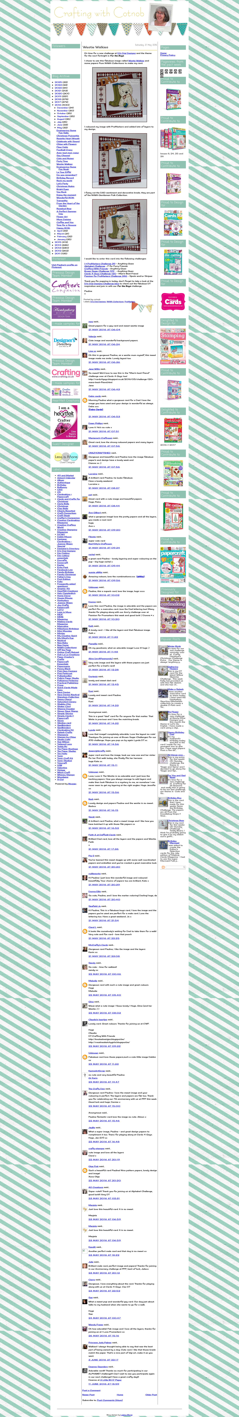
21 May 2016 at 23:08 (104, 956)
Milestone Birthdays (68, 628)
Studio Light (63, 739)
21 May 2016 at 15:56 (104, 792)
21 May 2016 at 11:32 (103, 637)
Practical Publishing (67, 683)
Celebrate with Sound (68, 141)
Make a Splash (176, 689)
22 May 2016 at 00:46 (105, 974)
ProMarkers (130, 302)
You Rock (61, 192)
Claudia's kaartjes (98, 1019)
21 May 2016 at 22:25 (104, 938)
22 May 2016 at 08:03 (105, 1013)
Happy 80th (63, 228)
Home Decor (64, 595)
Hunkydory (63, 600)
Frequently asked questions (66, 585)
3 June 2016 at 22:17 (103, 1360)
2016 (58, 105)
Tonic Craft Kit (65, 758)
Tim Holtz (62, 753)
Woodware (62, 777)
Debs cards (95, 396)
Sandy (92, 963)
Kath (91, 626)
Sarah (92, 817)
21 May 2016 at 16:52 (104, 828)
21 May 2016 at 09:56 (104, 580)
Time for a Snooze (66, 225)
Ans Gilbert (95, 512)
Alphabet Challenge (94, 266)
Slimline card (64, 723)
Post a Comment (91, 1390)
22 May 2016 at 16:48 (104, 1141)
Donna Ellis (95, 891)
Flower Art (62, 216)
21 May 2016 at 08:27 (104, 488)
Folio (60, 581)
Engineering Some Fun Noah (66, 168)
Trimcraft (62, 763)
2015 (58, 242)
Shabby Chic (64, 704)
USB (59, 765)
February (62, 236)
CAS (59, 489)
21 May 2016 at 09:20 (104, 530)
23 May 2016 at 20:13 (104, 1273)
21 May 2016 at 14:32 (104, 723)
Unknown (93, 587)
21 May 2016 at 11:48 (103, 652)
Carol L (92, 927)
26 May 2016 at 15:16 (104, 1336)
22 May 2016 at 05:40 (105, 995)
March (61, 233)
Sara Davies (63, 692)
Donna (92, 602)
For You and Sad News (176, 776)
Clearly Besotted (66, 511)
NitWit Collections (67, 647)
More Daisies (64, 219)
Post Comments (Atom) (110, 1400)
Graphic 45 (63, 588)
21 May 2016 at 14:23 (104, 705)
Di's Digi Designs (66, 551)
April (60, 231)
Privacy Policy (167, 55)
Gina (91, 1001)
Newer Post (88, 1394)
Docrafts (62, 560)
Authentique (63, 482)
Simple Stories (65, 713)
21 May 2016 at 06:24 (104, 344)
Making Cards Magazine (64, 622)
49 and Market (65, 475)
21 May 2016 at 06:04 (104, 329)
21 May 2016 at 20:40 (104, 899)
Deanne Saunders (98, 1366)
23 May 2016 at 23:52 (104, 1291)
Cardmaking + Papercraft (64, 495)
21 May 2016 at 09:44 (104, 565)
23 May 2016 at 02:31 (104, 1198)
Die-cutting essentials (63, 556)
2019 (58, 96)
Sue (91, 1297)
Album (60, 480)
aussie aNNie (95, 572)
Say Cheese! (63, 155)
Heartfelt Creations (67, 591)
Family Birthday (65, 572)
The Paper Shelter (66, 751)
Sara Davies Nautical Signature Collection (68, 695)
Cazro (92, 1279)
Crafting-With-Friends (96, 268)
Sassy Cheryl (64, 699)
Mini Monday (64, 631)
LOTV (60, 610)
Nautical (61, 640)
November (63, 110)
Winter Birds (174, 646)
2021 (58, 90)
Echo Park (62, 567)
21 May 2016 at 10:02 (104, 595)
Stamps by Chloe (66, 737)
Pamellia (93, 644)
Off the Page (64, 650)
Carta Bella (63, 504)
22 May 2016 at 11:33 (104, 1064)
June (60, 125)
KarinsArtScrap (97, 1071)
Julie (91, 1262)
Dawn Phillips (96, 423)
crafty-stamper (97, 1148)
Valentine (62, 767)
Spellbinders (64, 725)
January (61, 239)
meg (91, 321)
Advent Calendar (66, 478)
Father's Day (64, 577)
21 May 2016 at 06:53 (104, 416)
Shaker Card (64, 706)
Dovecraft (62, 562)
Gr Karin (93, 1078)
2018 (58, 99)
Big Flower (173, 712)
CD (59, 492)
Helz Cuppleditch (66, 593)
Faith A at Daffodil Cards (102, 835)
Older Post (151, 1394)
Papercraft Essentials (63, 662)
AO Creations (96, 1187)
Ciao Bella (62, 508)
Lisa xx (92, 351)
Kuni (91, 691)
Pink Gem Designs (67, 671)
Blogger (72, 784)
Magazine (62, 619)
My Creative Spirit (67, 635)
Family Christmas (66, 574)
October (62, 113)
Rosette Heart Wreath (68, 138)
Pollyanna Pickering (67, 680)
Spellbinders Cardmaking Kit (65, 728)
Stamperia (62, 734)
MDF (60, 614)
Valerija (92, 336)
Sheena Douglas (66, 709)
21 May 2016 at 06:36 (104, 362)
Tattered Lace (64, 744)
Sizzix (60, 720)
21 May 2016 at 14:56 (104, 744)
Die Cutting (63, 553)
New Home (63, 645)
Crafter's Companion (68, 518)
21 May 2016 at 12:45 (104, 684)
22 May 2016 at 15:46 (104, 1121)
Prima (60, 685)
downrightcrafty (97, 751)
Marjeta (93, 1205)
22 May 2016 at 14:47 (104, 1082)
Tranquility (62, 200)
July (59, 122)
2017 (58, 102)
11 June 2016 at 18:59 (104, 1384)
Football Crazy (64, 150)
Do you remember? (67, 175)
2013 (58, 248)
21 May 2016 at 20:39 (104, 884)
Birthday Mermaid (173, 842)
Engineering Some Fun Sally (66, 131)
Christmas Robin (65, 186)
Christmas (62, 506)
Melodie (93, 981)
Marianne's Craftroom (100, 438)
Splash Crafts (64, 732)
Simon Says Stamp (67, 711)
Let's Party (62, 183)
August (61, 119)
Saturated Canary (66, 701)
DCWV (61, 534)
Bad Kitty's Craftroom (100, 544)
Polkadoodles (64, 676)
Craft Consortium (66, 513)
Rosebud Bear (64, 208)
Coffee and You (65, 222)
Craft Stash (63, 515)
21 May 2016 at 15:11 (103, 765)
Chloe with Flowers (66, 144)
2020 (59, 93)
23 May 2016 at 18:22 (104, 1255)
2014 (58, 245)
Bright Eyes (63, 189)
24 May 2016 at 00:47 (105, 1318)
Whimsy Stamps (66, 775)
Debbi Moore (64, 536)
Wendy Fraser (96, 1324)
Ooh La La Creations (68, 654)
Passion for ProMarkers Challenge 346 (105, 276)
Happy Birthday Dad (176, 733)
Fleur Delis (62, 147)
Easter (60, 565)
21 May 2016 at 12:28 (104, 669)
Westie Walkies (64, 164)
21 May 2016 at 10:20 (104, 619)
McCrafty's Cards (98, 945)
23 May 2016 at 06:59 (105, 1219)
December (63, 107)
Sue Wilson (63, 742)
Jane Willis (94, 369)
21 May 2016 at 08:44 (104, 506)
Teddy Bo (62, 746)
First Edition (63, 579)
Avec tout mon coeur (68, 153)
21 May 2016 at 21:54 (104, 920)
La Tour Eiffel (64, 172)
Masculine (62, 626)
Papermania (63, 666)
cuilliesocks (95, 873)
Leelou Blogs (127, 1415)
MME (60, 617)
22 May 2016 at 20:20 (105, 1180)
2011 (58, 253)
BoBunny (62, 487)
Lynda (92, 730)
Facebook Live (65, 569)
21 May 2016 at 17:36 (104, 849)
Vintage (61, 770)
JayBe (92, 1127)
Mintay (61, 633)
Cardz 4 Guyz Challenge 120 (100, 273)
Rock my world (64, 180)
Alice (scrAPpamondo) (101, 658)
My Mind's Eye (65, 638)
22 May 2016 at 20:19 (104, 1159)
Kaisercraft (63, 607)
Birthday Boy (174, 798)
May (60, 127)
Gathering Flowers (173, 668)
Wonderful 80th (65, 197)
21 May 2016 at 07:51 (104, 431)
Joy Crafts (63, 605)
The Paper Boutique (67, 749)
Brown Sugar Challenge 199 (99, 271)
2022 (59, 88)
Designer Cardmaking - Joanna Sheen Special (65, 542)
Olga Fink (93, 1166)
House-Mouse (64, 598)
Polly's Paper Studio (68, 678)
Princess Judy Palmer (100, 1342)
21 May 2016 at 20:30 (104, 867)
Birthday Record (65, 178)
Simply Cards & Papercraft (65, 717)
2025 (59, 82)
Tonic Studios (64, 760)
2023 (59, 85)
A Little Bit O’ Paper (111, 1380)
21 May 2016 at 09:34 (104, 548)
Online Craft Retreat (68, 652)
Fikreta (92, 536)
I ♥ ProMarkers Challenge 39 (99, 263)
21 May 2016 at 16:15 (103, 810)
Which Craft (63, 772)
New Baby (62, 643)
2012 (58, 251)
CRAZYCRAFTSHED (100, 453)
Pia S (91, 855)
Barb (91, 799)
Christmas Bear (176, 820)
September (63, 116)
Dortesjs (93, 676)
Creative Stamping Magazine (67, 530)
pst (90, 494)
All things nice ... (176, 755)
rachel (92, 554)
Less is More (64, 612)
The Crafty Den (97, 1088)
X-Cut (60, 779)
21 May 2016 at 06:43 (104, 389)
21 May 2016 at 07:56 (104, 446)
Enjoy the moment (66, 195)
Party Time (62, 161)
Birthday (61, 485)
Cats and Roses (65, 158)
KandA (92, 1247)
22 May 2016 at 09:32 (105, 1046)
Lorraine (93, 474)
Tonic (60, 756)
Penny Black (63, 668)
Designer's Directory (68, 548)
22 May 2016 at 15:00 (104, 1106)
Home (120, 1394)
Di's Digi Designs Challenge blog (101, 283)
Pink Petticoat (64, 673)
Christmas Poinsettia (68, 135)
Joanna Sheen (65, 602)
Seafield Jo (95, 906)
